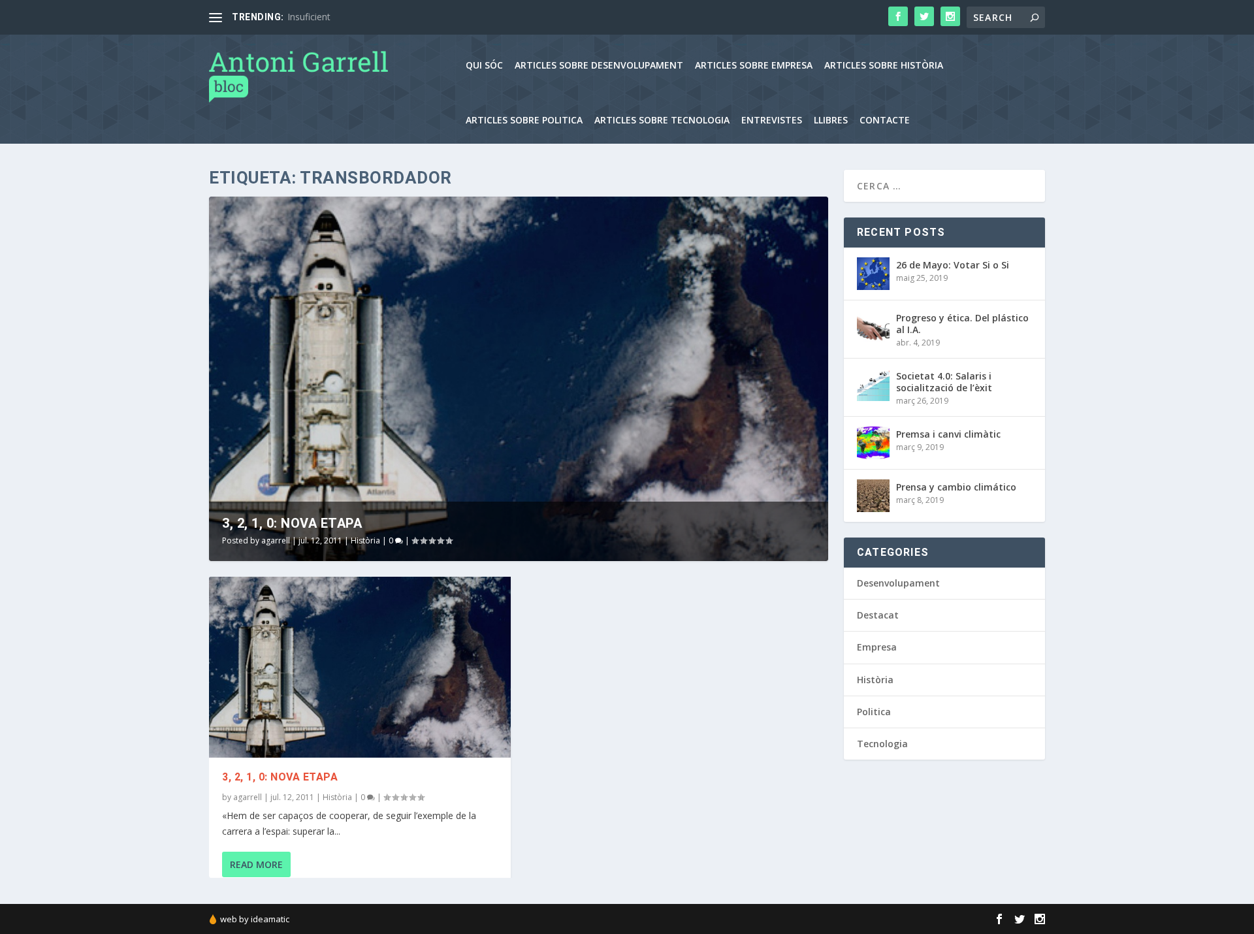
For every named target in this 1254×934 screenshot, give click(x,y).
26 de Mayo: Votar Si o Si (952, 265)
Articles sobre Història (883, 65)
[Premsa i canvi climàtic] (873, 443)
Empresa (877, 647)
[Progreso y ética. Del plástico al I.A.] (873, 326)
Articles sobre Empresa (753, 65)
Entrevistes (771, 120)
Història (365, 540)
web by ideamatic (254, 919)
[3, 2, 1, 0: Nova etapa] (360, 667)
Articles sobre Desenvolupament (599, 65)
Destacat (878, 615)
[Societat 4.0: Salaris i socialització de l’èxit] (873, 384)
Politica (874, 711)
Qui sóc (484, 65)
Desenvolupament (898, 583)
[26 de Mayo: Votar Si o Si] (873, 273)
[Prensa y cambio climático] (873, 495)
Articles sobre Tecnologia (662, 120)
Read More (256, 864)
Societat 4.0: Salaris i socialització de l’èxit (944, 382)
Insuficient (308, 16)
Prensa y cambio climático (956, 487)
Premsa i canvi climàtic (948, 434)
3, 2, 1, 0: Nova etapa (292, 523)
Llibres (831, 120)
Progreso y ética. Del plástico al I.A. (962, 324)
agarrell (275, 540)
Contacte (885, 120)
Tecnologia (882, 743)
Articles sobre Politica (524, 120)
